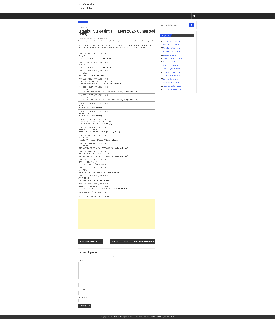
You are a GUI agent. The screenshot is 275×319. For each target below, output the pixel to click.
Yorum (81, 261)
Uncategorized (83, 22)
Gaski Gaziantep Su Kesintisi (172, 58)
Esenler (103, 41)
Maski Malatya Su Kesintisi (172, 72)
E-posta (81, 289)
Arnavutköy (83, 41)
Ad (79, 282)
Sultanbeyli (145, 41)
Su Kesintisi (86, 4)
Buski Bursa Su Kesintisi (171, 51)
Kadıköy (107, 41)
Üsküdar (151, 41)
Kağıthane (113, 41)
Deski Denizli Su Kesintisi (171, 55)
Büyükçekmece (96, 41)
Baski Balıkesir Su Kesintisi (172, 48)
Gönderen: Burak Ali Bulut (87, 38)
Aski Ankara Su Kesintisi (171, 45)
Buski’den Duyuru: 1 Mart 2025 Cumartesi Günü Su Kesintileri (132, 241)
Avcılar (89, 41)
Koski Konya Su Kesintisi (171, 69)
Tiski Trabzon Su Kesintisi (172, 89)
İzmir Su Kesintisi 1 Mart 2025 (91, 241)
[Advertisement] (116, 214)
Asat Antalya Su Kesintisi (171, 41)
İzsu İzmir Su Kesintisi (170, 65)
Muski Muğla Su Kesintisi (171, 76)
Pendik (132, 41)
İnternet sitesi (82, 297)
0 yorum (102, 38)
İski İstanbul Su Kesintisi (171, 62)
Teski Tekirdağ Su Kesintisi (172, 86)
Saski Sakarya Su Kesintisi (172, 82)
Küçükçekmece (121, 41)
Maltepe (128, 41)
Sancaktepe (138, 41)
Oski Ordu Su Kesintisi (170, 79)
